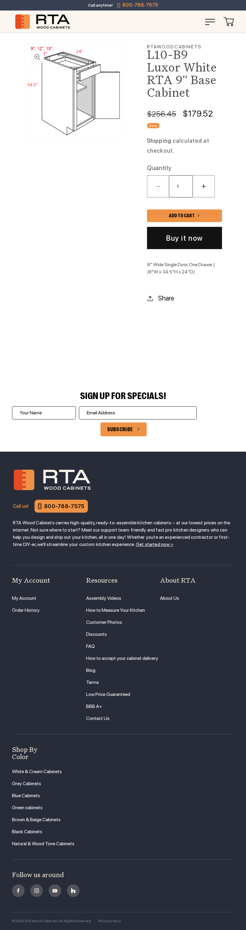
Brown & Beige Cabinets (36, 819)
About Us (169, 598)
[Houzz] (73, 890)
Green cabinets (27, 807)
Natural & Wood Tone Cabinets (43, 843)
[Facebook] (18, 890)
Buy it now (184, 238)
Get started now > (154, 544)
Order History (26, 610)
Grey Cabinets (26, 783)
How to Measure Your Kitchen (115, 610)
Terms (92, 682)
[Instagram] (36, 890)
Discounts (96, 634)
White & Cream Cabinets (37, 771)
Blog (90, 670)
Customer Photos (104, 622)
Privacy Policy (109, 921)
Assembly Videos (103, 598)
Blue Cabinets (26, 795)
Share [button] (166, 298)
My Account (24, 598)
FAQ (90, 646)
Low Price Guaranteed (108, 694)
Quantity (159, 168)
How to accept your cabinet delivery (122, 658)
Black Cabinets (27, 831)
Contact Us (98, 718)
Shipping (159, 140)
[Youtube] (55, 890)
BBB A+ (94, 706)
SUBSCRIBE (120, 429)
